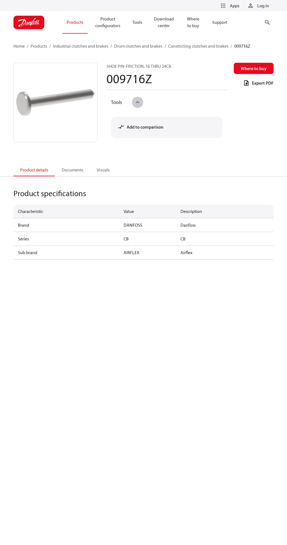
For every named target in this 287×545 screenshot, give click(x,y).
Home (19, 46)
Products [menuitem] (75, 22)
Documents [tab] (72, 170)
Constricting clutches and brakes (198, 46)
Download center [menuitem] (164, 22)
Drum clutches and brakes (138, 46)
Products (39, 46)
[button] (229, 5)
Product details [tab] (34, 170)
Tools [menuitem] (137, 22)
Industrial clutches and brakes (80, 46)
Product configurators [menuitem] (107, 22)
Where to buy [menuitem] (193, 22)
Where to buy (254, 68)
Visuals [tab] (103, 170)
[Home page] (28, 22)
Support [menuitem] (219, 22)
